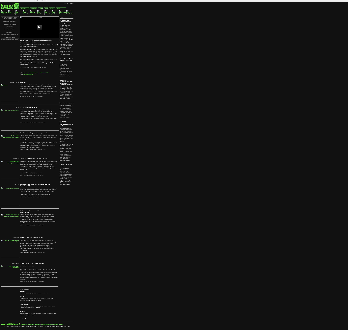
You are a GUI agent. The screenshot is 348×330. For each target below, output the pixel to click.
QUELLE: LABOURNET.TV (10, 24)
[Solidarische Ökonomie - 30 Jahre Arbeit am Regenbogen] (10, 214)
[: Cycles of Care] (26, 14)
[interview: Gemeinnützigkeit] (48, 14)
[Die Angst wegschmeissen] (10, 110)
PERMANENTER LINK (10, 29)
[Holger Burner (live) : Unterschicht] (10, 266)
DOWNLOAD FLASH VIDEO (9, 21)
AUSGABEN (34, 8)
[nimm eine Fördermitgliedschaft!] (10, 325)
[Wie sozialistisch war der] (10, 188)
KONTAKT (52, 8)
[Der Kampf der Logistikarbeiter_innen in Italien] (10, 135)
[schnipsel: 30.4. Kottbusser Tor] (4, 14)
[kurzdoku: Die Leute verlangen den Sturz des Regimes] (33, 14)
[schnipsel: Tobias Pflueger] (62, 14)
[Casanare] (10, 85)
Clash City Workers (28, 74)
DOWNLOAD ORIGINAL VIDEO (9, 17)
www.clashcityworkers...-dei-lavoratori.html (38, 72)
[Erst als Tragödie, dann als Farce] (10, 240)
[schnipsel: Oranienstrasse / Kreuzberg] (55, 14)
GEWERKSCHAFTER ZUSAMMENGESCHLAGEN (36, 40)
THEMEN (41, 8)
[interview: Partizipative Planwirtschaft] (69, 14)
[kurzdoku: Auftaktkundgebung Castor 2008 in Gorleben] (11, 14)
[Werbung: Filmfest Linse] (19, 14)
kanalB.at (37, 0)
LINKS (46, 8)
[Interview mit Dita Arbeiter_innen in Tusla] (10, 161)
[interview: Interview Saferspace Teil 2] (40, 14)
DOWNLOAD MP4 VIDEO (10, 18)
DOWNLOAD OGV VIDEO (10, 20)
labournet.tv (44, 0)
